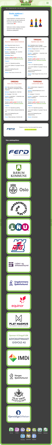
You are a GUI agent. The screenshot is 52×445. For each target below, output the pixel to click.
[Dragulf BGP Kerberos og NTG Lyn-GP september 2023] (51, 222)
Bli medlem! (34, 433)
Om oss (11, 433)
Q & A (23, 432)
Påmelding (23, 439)
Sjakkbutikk (28, 439)
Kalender (40, 433)
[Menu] (47, 3)
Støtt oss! (28, 433)
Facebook (34, 439)
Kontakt (17, 432)
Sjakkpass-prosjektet (18, 59)
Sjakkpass (46, 433)
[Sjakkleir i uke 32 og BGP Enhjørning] (1, 222)
